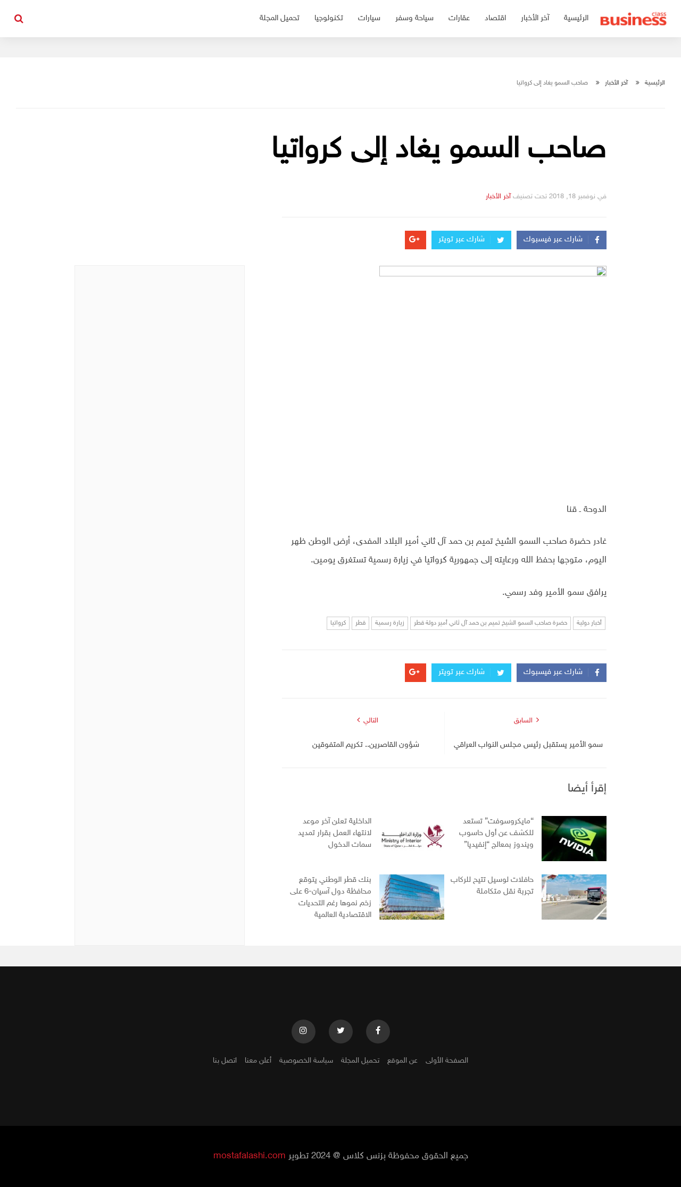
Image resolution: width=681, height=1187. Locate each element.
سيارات (369, 18)
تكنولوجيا (328, 18)
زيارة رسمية (389, 623)
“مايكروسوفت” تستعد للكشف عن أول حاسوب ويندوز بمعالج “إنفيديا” (496, 833)
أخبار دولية (589, 623)
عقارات (459, 18)
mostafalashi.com (249, 1156)
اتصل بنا (225, 1060)
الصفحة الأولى (447, 1060)
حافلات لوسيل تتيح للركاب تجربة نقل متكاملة (492, 885)
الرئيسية (576, 18)
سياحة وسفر (414, 18)
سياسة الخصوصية (306, 1060)
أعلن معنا (258, 1060)
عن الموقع (402, 1060)
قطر (360, 623)
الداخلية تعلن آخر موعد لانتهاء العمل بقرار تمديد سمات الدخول (334, 833)
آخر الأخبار (535, 18)
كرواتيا (338, 623)
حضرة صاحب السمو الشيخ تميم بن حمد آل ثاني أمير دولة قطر (490, 623)
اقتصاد (495, 18)
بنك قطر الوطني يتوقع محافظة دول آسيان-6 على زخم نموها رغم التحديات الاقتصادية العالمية (330, 897)
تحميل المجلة (280, 18)
